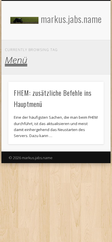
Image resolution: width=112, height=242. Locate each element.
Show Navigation (89, 51)
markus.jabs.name (71, 19)
